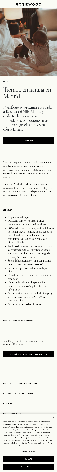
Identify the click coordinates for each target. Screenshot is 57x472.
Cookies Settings (28, 451)
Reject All (28, 459)
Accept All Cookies (28, 467)
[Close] (54, 418)
